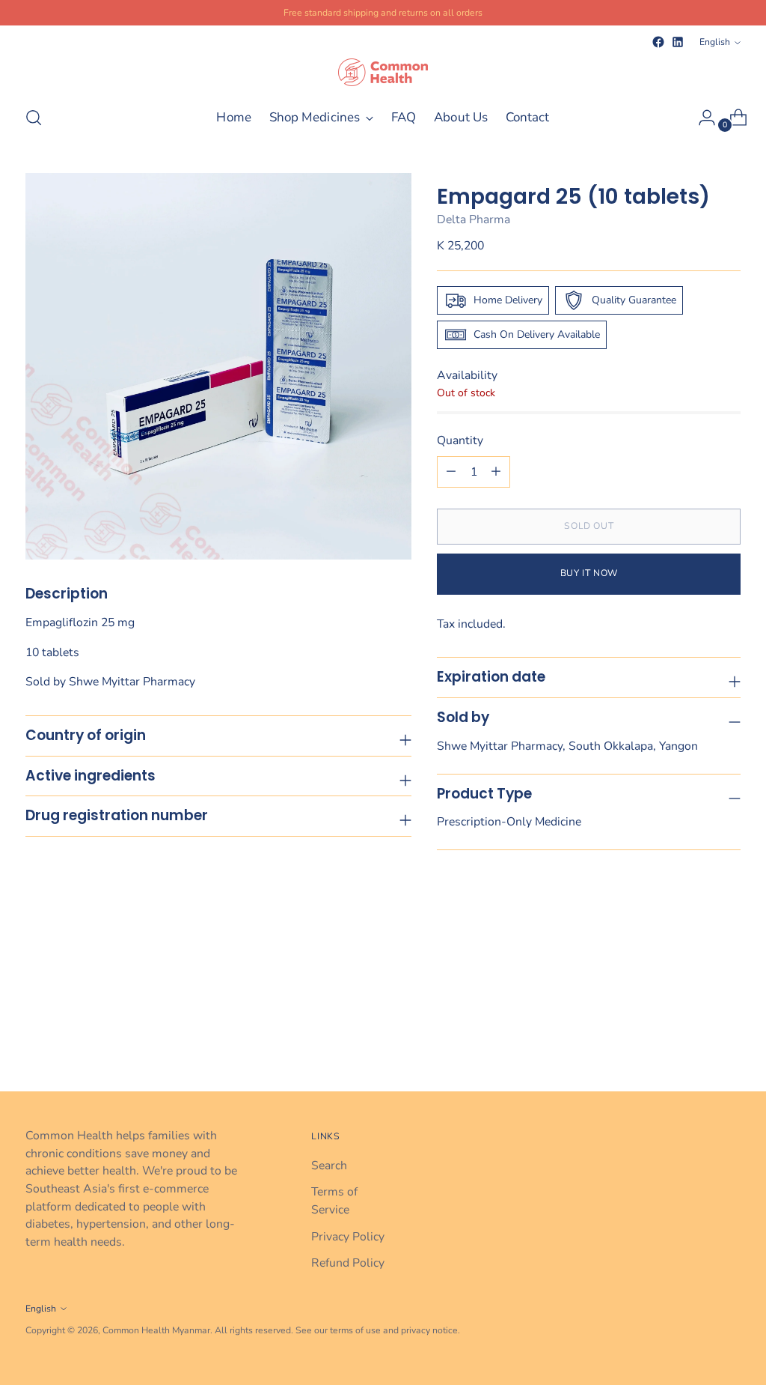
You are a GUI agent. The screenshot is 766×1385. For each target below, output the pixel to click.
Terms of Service (334, 1201)
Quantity (460, 440)
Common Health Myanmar (156, 1330)
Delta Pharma (473, 219)
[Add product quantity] (451, 472)
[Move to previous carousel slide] (693, 1040)
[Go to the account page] (701, 118)
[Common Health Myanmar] (383, 72)
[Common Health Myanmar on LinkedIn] (677, 42)
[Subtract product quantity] (495, 472)
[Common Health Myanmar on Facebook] (658, 42)
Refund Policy (347, 1263)
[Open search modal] (34, 118)
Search (329, 1165)
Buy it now (589, 573)
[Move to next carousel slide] (728, 1039)
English (714, 42)
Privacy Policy (347, 1236)
